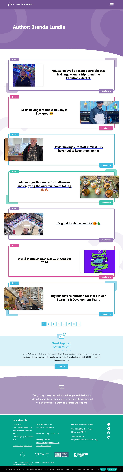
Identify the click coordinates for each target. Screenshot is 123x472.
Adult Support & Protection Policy (22, 432)
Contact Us (61, 366)
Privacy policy (112, 469)
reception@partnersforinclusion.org (84, 440)
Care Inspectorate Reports (22, 427)
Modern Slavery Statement (22, 446)
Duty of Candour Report (45, 427)
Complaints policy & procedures (47, 433)
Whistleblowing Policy (44, 424)
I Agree (103, 469)
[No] (121, 469)
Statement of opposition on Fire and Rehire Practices (47, 444)
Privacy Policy (17, 424)
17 (69, 324)
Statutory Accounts (43, 440)
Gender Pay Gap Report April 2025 (23, 438)
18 (74, 324)
